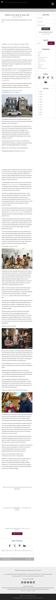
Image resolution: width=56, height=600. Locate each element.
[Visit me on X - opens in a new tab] (52, 77)
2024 (41, 97)
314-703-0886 (30, 579)
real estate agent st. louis (42, 57)
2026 (41, 91)
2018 (41, 112)
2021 (41, 104)
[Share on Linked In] (24, 546)
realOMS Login (40, 597)
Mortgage (39, 66)
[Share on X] (14, 546)
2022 (41, 102)
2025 (41, 94)
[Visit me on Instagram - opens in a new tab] (39, 77)
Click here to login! (45, 34)
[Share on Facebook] (10, 546)
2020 (41, 107)
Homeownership (41, 59)
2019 (41, 109)
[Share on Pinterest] (19, 546)
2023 (41, 99)
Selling (39, 53)
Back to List (16, 533)
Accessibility (28, 590)
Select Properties (27, 550)
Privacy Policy (23, 590)
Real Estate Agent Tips (42, 61)
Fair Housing (33, 590)
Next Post (28, 559)
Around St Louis (11, 550)
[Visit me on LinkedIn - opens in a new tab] (46, 82)
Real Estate (40, 52)
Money (39, 62)
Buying (4, 550)
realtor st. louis (18, 550)
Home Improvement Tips (42, 68)
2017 (41, 115)
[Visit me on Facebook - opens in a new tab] (48, 77)
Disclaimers (35, 597)
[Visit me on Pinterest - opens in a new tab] (43, 77)
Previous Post (7, 559)
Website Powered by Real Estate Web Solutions (28, 595)
